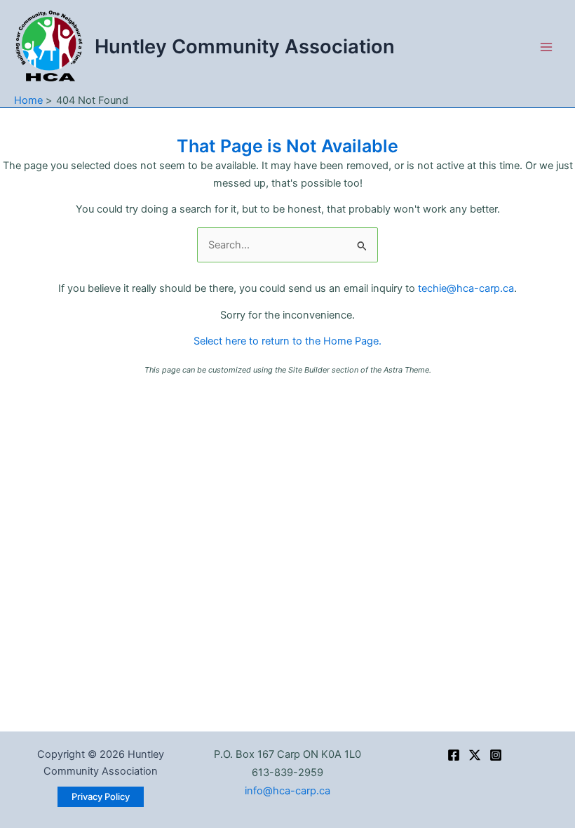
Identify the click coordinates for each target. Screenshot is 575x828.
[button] (101, 797)
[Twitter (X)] (474, 755)
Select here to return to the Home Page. (287, 341)
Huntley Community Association (245, 46)
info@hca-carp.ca (287, 790)
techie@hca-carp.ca (466, 288)
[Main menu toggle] (546, 47)
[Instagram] (495, 755)
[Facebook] (453, 755)
